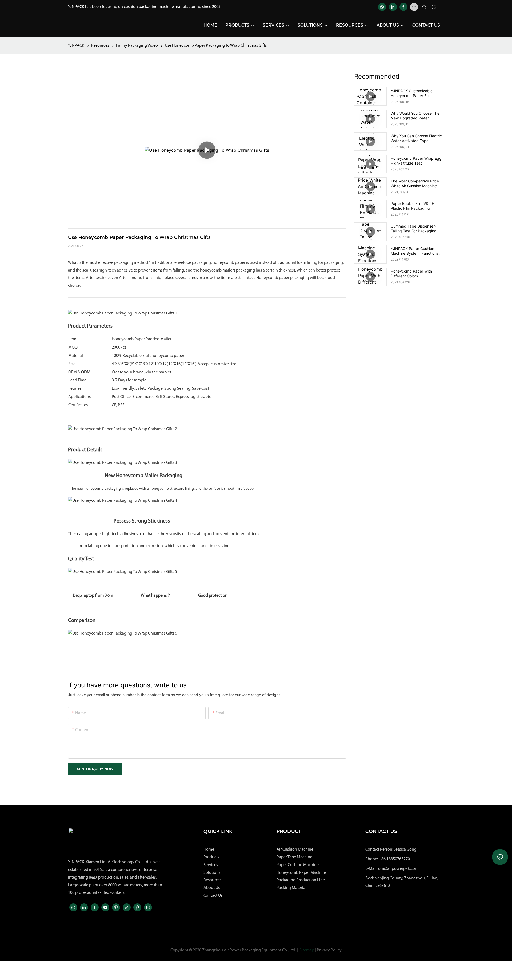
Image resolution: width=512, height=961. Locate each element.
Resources (100, 45)
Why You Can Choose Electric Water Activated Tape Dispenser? (416, 138)
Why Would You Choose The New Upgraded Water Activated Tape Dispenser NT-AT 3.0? (417, 116)
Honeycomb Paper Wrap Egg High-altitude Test (416, 160)
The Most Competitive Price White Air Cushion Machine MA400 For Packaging (415, 183)
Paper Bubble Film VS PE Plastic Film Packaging (412, 205)
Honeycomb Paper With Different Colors (411, 273)
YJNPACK (76, 45)
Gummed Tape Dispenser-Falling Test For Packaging (414, 228)
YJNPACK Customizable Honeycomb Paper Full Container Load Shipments (414, 93)
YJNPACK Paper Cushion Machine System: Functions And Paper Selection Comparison (414, 251)
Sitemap (307, 950)
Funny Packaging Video (137, 45)
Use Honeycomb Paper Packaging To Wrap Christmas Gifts (216, 45)
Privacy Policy (329, 950)
